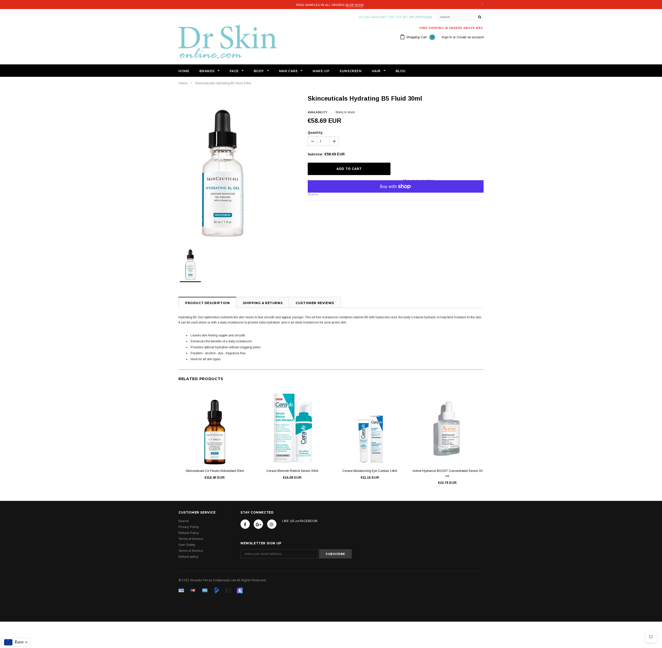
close (482, 4)
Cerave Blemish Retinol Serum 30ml (292, 471)
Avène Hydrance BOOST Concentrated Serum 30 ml (447, 473)
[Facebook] (245, 524)
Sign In (447, 37)
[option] (237, 166)
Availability (317, 112)
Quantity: (315, 132)
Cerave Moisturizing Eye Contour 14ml (369, 471)
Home (182, 83)
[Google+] (258, 524)
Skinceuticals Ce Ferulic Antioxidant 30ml (215, 471)
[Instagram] (271, 524)
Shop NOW (354, 5)
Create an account (470, 37)
